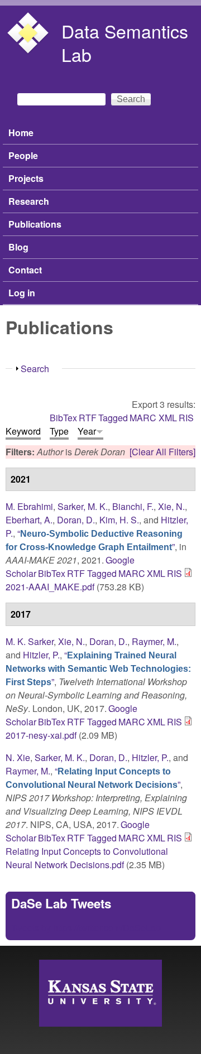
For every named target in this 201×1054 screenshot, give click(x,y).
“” (94, 540)
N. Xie (18, 757)
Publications (34, 224)
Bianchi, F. (133, 506)
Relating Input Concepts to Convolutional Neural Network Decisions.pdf (87, 858)
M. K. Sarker (30, 641)
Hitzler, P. (41, 654)
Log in (21, 292)
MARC (143, 417)
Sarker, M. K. (83, 506)
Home (21, 132)
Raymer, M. (154, 641)
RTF (88, 417)
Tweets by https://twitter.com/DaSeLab (86, 927)
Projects (26, 178)
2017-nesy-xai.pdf (41, 735)
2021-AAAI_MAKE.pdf (50, 586)
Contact (25, 269)
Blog (18, 246)
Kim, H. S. (119, 519)
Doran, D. (76, 519)
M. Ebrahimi (29, 506)
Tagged (113, 417)
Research (28, 201)
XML (168, 417)
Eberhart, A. (29, 519)
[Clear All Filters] (162, 451)
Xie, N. (171, 506)
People (23, 155)
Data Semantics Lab (124, 42)
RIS (186, 417)
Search (35, 368)
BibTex (63, 417)
